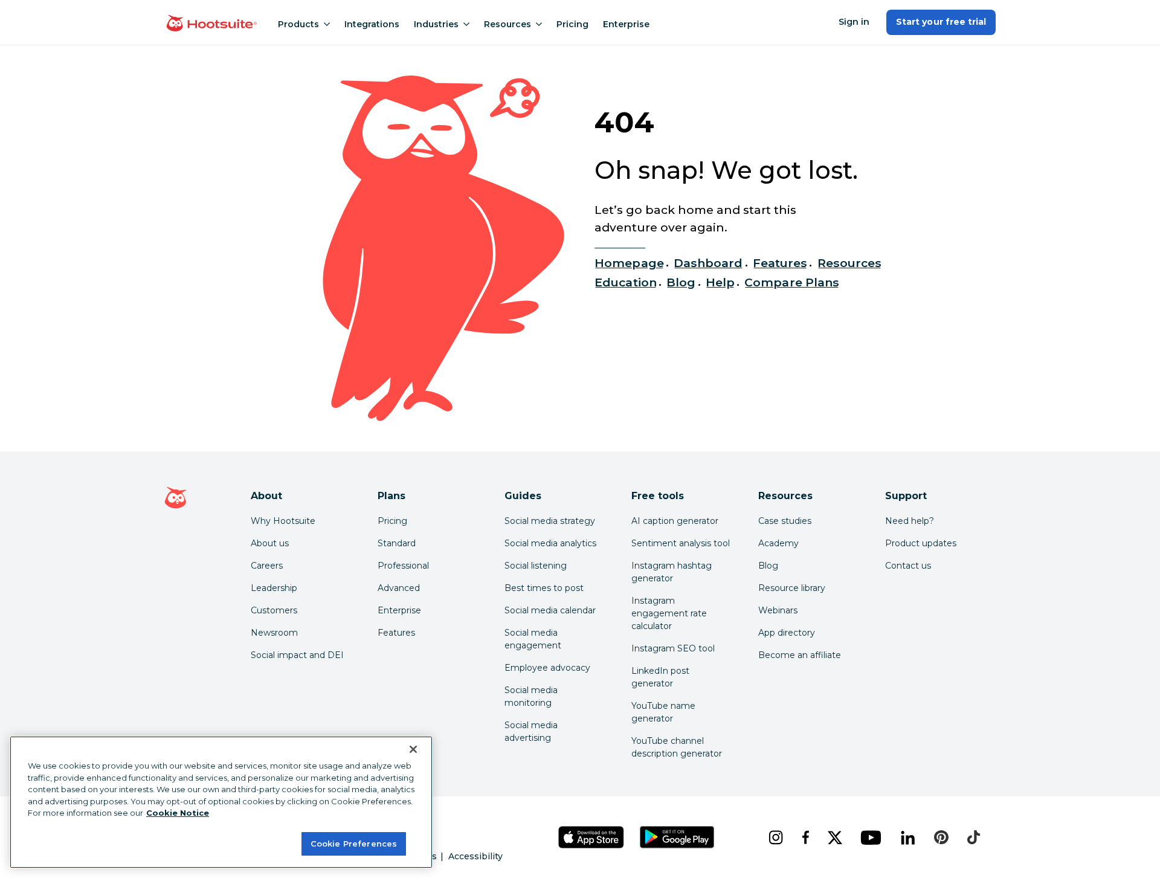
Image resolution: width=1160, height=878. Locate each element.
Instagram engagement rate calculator (669, 613)
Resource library (791, 588)
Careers (267, 565)
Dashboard (708, 263)
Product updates (920, 543)
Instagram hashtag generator (671, 572)
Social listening (535, 565)
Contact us (908, 565)
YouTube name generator (663, 712)
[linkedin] (907, 837)
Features (780, 263)
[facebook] (805, 837)
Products (298, 24)
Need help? (909, 520)
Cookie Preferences (354, 843)
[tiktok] (973, 837)
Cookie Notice (177, 813)
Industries (436, 24)
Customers (274, 610)
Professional (403, 565)
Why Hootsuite (283, 520)
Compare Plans (791, 282)
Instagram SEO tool (673, 648)
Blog (680, 282)
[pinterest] (941, 837)
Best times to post (544, 588)
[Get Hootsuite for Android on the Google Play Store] (677, 837)
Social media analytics (550, 543)
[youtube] (871, 837)
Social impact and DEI (297, 655)
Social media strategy (549, 520)
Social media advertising (531, 731)
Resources (507, 24)
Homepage (628, 263)
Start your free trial (941, 21)
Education (625, 282)
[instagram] (775, 837)
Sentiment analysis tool (680, 543)
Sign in (854, 21)
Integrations (371, 24)
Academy (778, 543)
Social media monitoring (531, 696)
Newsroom (274, 632)
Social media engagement (532, 639)
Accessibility (475, 856)
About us (270, 543)
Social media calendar (550, 610)
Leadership (274, 588)
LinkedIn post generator (660, 677)
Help (720, 282)
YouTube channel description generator (676, 747)
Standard (397, 543)
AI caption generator (674, 520)
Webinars (778, 610)
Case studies (784, 520)
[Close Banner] (413, 749)
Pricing (572, 24)
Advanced (399, 588)
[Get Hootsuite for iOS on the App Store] (591, 837)
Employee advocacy (547, 667)
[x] (834, 837)
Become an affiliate (799, 655)
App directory (786, 632)
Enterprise (626, 24)
